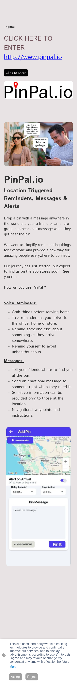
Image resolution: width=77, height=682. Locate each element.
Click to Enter (16, 73)
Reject (31, 676)
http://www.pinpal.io (33, 57)
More (13, 666)
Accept (16, 676)
